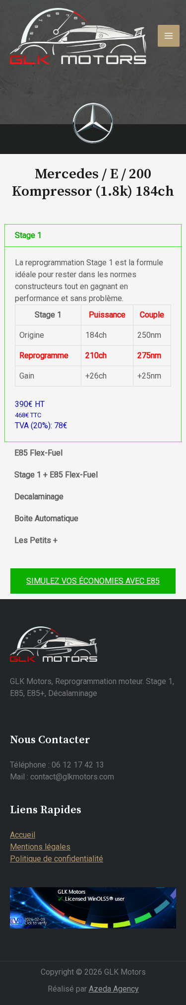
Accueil (22, 835)
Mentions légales (40, 846)
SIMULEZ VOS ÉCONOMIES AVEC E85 (93, 581)
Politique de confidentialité (56, 858)
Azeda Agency (114, 989)
